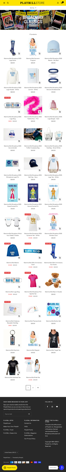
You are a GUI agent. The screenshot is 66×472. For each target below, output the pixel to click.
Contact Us (27, 423)
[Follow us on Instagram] (52, 406)
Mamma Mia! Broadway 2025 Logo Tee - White (53, 176)
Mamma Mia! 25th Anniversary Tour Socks (53, 263)
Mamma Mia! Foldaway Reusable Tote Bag (13, 322)
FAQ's (26, 426)
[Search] (8, 3)
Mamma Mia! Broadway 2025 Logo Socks (12, 59)
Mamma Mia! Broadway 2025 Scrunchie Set (12, 147)
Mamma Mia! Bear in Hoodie (53, 292)
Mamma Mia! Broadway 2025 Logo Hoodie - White (12, 88)
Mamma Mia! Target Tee (53, 350)
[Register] (29, 414)
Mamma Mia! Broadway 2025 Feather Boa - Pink (33, 118)
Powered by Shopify (18, 457)
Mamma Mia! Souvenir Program (33, 59)
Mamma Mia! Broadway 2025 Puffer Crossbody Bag (33, 147)
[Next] (37, 387)
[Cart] (62, 3)
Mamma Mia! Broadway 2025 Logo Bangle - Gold (53, 118)
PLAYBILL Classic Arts (10, 433)
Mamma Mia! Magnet (33, 350)
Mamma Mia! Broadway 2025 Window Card (53, 234)
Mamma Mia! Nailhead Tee (12, 377)
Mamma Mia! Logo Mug (13, 292)
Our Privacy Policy (29, 438)
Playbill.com (7, 423)
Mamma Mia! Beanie (13, 262)
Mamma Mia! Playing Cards (33, 321)
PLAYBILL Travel (8, 430)
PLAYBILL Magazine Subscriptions (30, 434)
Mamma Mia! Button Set (53, 321)
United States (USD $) (10, 452)
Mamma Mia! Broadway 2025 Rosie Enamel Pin (12, 205)
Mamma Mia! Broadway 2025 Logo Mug (12, 118)
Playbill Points (28, 430)
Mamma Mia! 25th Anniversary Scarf (33, 263)
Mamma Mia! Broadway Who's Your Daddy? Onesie (13, 234)
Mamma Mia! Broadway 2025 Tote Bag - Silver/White (53, 147)
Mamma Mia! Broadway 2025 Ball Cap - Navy (33, 176)
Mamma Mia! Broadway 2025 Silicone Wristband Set (53, 88)
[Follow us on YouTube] (57, 406)
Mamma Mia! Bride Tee (33, 377)
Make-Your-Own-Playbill (10, 426)
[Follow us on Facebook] (47, 406)
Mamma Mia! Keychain (12, 350)
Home (5, 13)
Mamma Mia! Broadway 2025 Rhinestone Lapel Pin (12, 176)
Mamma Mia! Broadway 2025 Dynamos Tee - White (33, 234)
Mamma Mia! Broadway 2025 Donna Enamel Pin (33, 205)
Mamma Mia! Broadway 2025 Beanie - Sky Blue (53, 59)
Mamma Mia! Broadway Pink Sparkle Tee (33, 293)
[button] (61, 467)
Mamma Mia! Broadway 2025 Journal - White (33, 88)
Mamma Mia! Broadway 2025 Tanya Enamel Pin (53, 205)
